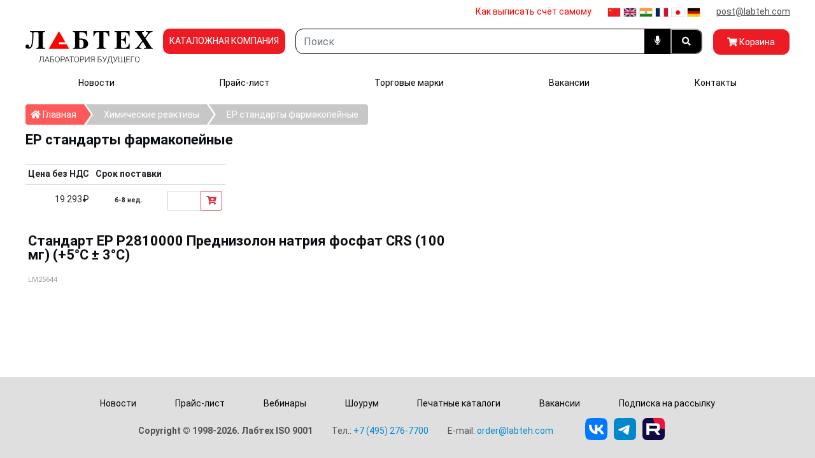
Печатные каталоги (458, 403)
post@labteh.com (753, 11)
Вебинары (285, 403)
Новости (96, 83)
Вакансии (569, 83)
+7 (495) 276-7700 (391, 431)
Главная (62, 114)
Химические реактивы (151, 114)
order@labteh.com (515, 431)
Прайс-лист (244, 83)
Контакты (716, 83)
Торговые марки (409, 83)
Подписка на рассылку (667, 403)
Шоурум (362, 403)
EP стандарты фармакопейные (292, 114)
